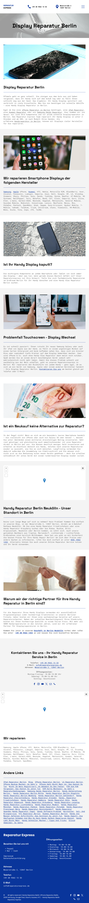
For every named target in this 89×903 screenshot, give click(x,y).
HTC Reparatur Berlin (29, 813)
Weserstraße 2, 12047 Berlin (49, 667)
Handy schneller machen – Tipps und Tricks (44, 820)
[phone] (54, 684)
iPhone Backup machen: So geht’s (20, 784)
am (63, 807)
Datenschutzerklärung (14, 858)
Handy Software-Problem (49, 811)
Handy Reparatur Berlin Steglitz (62, 793)
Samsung (7, 191)
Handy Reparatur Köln (59, 800)
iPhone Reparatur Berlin (47, 782)
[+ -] (44, 483)
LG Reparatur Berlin (72, 782)
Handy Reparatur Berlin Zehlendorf (56, 795)
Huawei (31, 191)
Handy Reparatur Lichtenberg (18, 804)
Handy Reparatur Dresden (44, 798)
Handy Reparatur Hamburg (33, 800)
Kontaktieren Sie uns (50, 369)
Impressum (8, 856)
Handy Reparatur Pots (50, 807)
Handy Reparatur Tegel (23, 811)
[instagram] (38, 684)
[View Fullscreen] (6, 475)
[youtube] (42, 684)
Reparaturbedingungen (14, 791)
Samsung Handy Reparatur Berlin (43, 791)
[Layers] (82, 468)
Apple (16, 191)
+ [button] (6, 468)
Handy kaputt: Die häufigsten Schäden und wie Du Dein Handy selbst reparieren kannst (43, 817)
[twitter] (46, 684)
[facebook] (34, 684)
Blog (30, 782)
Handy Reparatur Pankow (25, 807)
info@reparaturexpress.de (49, 665)
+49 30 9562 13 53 (49, 663)
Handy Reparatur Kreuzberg (38, 802)
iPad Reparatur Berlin (14, 782)
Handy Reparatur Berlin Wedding (19, 795)
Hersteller (68, 811)
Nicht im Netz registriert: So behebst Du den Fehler (36, 786)
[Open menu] (83, 6)
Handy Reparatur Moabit (47, 804)
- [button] (6, 471)
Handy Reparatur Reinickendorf (37, 809)
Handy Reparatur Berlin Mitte (28, 793)
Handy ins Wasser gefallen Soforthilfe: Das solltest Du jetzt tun (41, 814)
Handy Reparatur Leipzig (66, 802)
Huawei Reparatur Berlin (55, 813)
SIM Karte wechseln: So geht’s (58, 789)
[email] (50, 684)
